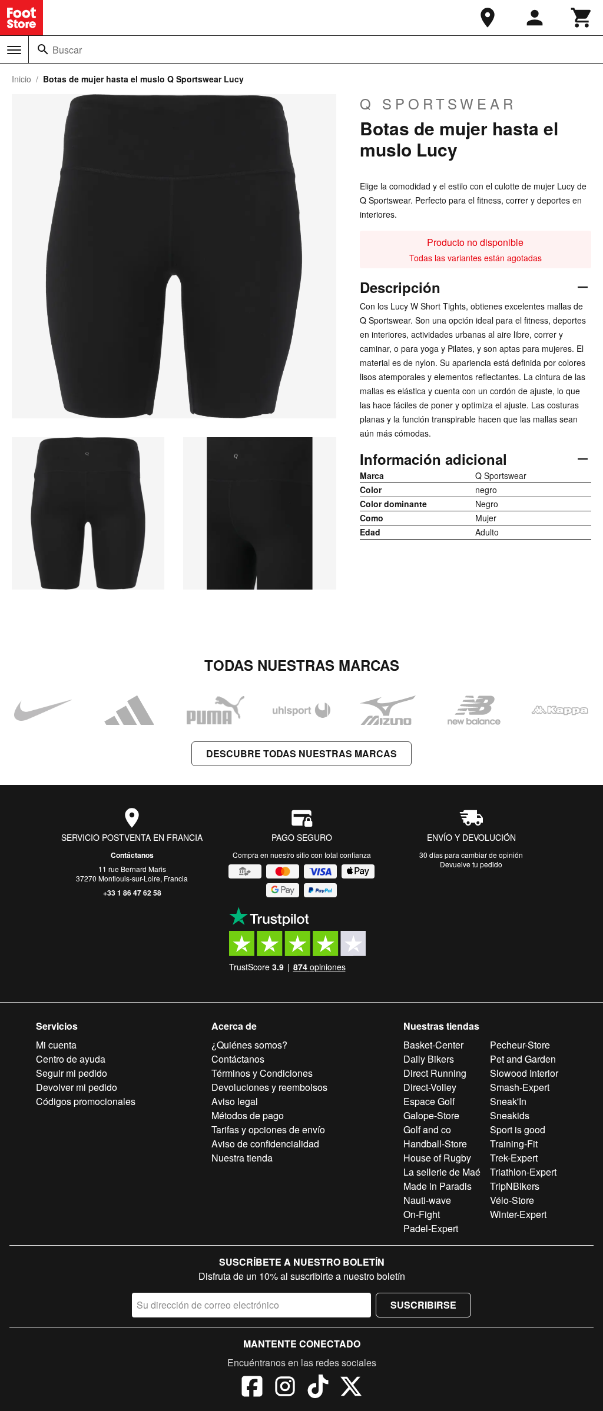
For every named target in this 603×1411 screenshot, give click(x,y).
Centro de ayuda (70, 1059)
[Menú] (14, 50)
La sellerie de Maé (442, 1172)
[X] (351, 1388)
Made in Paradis (437, 1186)
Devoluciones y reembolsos (269, 1087)
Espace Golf (429, 1101)
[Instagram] (285, 1388)
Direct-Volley (429, 1087)
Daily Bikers (428, 1059)
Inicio (21, 79)
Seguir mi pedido (71, 1073)
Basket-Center (433, 1044)
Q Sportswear (438, 103)
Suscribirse (423, 1305)
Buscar (67, 49)
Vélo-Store (512, 1200)
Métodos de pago (247, 1115)
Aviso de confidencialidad (265, 1143)
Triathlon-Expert (523, 1172)
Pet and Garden (523, 1059)
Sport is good (517, 1129)
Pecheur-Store (520, 1044)
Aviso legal (234, 1101)
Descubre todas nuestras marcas (301, 753)
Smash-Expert (519, 1087)
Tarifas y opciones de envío (268, 1129)
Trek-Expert (514, 1157)
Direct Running (434, 1073)
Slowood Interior (524, 1073)
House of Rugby (437, 1157)
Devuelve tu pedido (471, 864)
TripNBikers (514, 1186)
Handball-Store (435, 1143)
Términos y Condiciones (262, 1073)
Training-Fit (514, 1143)
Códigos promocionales (85, 1101)
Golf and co (427, 1129)
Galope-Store (431, 1115)
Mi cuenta (56, 1044)
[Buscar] (43, 49)
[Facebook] (252, 1388)
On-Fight (421, 1214)
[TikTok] (318, 1388)
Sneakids (509, 1115)
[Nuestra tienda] (487, 17)
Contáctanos (132, 855)
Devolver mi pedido (76, 1087)
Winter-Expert (518, 1214)
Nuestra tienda (242, 1157)
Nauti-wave (427, 1200)
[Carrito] (582, 17)
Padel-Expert (430, 1228)
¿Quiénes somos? (249, 1044)
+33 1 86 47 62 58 (132, 892)
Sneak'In (508, 1101)
